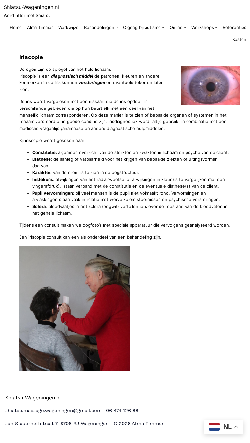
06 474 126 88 (122, 410)
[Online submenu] (185, 27)
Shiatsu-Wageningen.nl (31, 7)
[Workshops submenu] (216, 27)
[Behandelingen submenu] (116, 27)
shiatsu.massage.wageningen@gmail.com (53, 410)
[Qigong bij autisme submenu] (163, 27)
